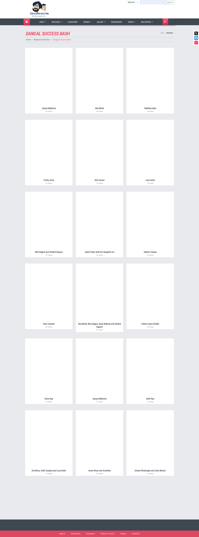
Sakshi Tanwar (150, 251)
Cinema (86, 22)
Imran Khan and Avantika (99, 470)
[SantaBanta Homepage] (39, 9)
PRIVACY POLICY (108, 534)
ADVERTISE (75, 534)
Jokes (41, 22)
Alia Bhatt (99, 108)
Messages (56, 22)
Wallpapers (146, 22)
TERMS (123, 534)
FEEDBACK (90, 534)
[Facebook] (196, 38)
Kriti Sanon (100, 180)
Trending (169, 33)
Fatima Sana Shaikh (150, 323)
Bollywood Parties (42, 39)
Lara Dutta (150, 180)
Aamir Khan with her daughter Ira (99, 251)
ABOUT (62, 534)
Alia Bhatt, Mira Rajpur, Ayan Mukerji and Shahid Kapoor (99, 325)
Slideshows (73, 22)
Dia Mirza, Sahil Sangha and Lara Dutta (49, 470)
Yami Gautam (49, 323)
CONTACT (136, 534)
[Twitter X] (196, 33)
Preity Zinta (49, 180)
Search (170, 2)
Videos (131, 22)
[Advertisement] (126, 11)
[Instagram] (196, 42)
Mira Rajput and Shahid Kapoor (49, 251)
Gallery (100, 22)
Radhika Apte (150, 108)
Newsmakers (116, 22)
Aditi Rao (150, 398)
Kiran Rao (49, 398)
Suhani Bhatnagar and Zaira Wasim (150, 470)
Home (28, 39)
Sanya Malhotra (49, 108)
